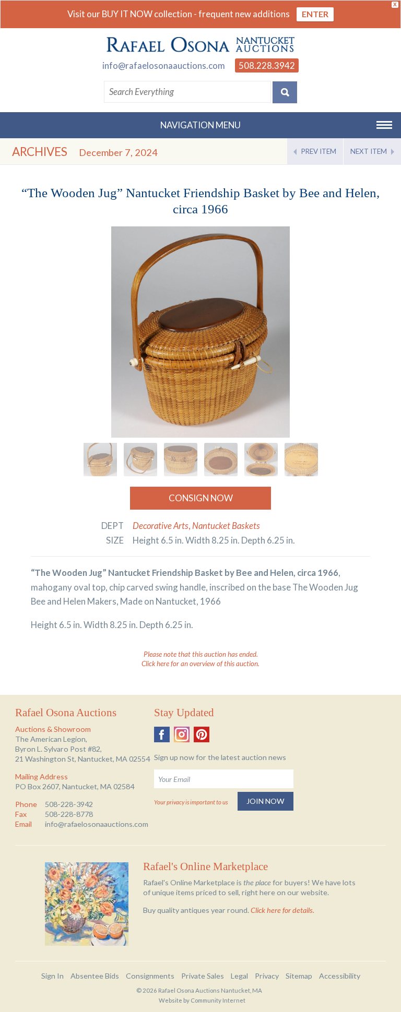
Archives (39, 151)
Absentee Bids (94, 975)
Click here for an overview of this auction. (200, 663)
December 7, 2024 (118, 152)
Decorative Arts (160, 525)
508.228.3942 (267, 65)
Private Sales (202, 975)
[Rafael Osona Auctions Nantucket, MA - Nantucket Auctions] (200, 45)
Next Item (368, 151)
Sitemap (299, 975)
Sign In (52, 975)
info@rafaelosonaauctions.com (163, 65)
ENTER (315, 14)
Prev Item (318, 151)
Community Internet (218, 1000)
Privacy (267, 975)
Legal (239, 975)
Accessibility (339, 975)
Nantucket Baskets (226, 525)
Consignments (150, 975)
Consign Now (201, 497)
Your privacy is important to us (191, 802)
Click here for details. (282, 910)
